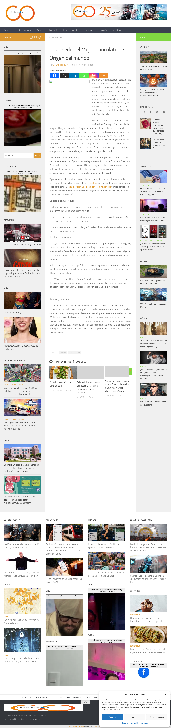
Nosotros (117, 30)
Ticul (70, 352)
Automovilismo (146, 240)
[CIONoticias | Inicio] (19, 13)
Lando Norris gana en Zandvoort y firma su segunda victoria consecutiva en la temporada (148, 547)
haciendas (106, 186)
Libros (6, 617)
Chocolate (63, 352)
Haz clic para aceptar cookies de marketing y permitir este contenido (148, 665)
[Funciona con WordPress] (15, 719)
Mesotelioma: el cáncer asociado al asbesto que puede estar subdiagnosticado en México (20, 499)
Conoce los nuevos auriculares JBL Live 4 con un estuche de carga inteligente (153, 191)
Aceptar (112, 717)
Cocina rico (55, 37)
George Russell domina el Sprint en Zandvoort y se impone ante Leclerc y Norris (148, 578)
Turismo (88, 30)
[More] (103, 75)
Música (143, 337)
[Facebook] (54, 75)
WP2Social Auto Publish (76, 726)
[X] (64, 75)
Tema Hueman (35, 719)
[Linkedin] (74, 75)
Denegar (134, 717)
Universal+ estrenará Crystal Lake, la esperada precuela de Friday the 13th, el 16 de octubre (22, 273)
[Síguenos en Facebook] (35, 37)
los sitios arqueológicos (79, 186)
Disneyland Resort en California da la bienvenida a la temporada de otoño (153, 92)
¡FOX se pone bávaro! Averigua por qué (22, 244)
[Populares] (150, 112)
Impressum (144, 723)
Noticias (7, 30)
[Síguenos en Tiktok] (39, 37)
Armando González (62, 65)
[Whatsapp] (84, 75)
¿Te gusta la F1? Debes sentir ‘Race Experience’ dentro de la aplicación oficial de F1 (153, 246)
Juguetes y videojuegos (14, 385)
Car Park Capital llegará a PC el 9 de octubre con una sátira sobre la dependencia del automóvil (21, 391)
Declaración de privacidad (130, 723)
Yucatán (77, 352)
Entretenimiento (24, 30)
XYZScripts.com (97, 726)
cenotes (96, 186)
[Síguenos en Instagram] (31, 37)
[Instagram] (94, 75)
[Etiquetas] (163, 112)
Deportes (75, 30)
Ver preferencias (157, 717)
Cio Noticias (137, 661)
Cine (65, 30)
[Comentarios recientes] (157, 112)
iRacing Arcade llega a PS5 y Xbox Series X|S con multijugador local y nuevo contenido (20, 425)
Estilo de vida (52, 30)
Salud (39, 30)
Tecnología (102, 30)
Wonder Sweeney (12, 312)
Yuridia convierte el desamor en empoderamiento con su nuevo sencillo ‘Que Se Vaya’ (153, 343)
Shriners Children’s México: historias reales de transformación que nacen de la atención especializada (22, 467)
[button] (165, 694)
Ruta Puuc (93, 182)
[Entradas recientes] (143, 112)
